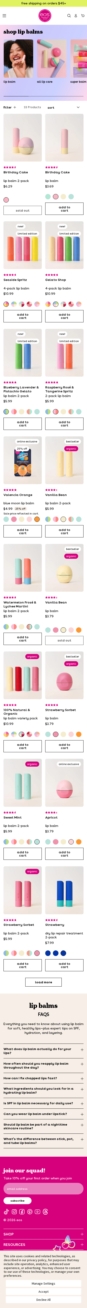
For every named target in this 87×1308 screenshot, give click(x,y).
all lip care (44, 82)
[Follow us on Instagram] (14, 1212)
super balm (78, 82)
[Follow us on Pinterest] (30, 1212)
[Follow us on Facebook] (22, 1212)
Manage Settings (43, 1283)
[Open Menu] (4, 16)
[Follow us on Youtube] (37, 1212)
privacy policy (36, 1260)
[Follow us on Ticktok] (6, 1212)
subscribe (17, 1201)
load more (43, 982)
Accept (43, 1291)
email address (17, 1188)
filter (7, 107)
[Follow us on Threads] (45, 1212)
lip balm (9, 82)
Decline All (43, 1300)
